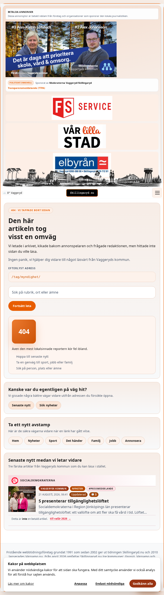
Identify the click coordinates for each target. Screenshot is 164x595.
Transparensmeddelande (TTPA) (26, 88)
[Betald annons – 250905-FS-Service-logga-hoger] (82, 107)
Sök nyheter (48, 405)
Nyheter (34, 441)
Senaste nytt (21, 405)
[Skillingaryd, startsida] (82, 193)
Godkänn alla (143, 584)
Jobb (112, 441)
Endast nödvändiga (109, 584)
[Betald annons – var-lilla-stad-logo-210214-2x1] (82, 136)
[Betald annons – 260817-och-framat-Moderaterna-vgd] (82, 49)
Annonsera (133, 441)
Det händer (74, 441)
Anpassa (80, 584)
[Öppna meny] (157, 193)
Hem (15, 441)
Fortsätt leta (22, 306)
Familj (95, 441)
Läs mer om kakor (21, 584)
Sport (53, 441)
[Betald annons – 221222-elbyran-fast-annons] (82, 165)
